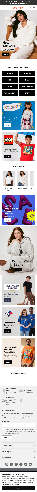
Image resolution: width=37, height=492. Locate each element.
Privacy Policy (14, 433)
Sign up (6, 437)
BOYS (10, 86)
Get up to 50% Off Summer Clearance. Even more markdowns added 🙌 (19, 3)
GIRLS (27, 80)
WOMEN (10, 73)
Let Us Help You (7, 451)
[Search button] (30, 7)
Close (18, 488)
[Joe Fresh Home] (18, 8)
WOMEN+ (27, 73)
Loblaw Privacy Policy (12, 484)
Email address (6, 421)
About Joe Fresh (7, 445)
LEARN (8, 362)
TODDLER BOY (9, 93)
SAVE (7, 220)
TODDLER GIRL (27, 86)
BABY (27, 93)
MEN (10, 80)
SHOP (6, 54)
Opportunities (6, 457)
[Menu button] (3, 8)
